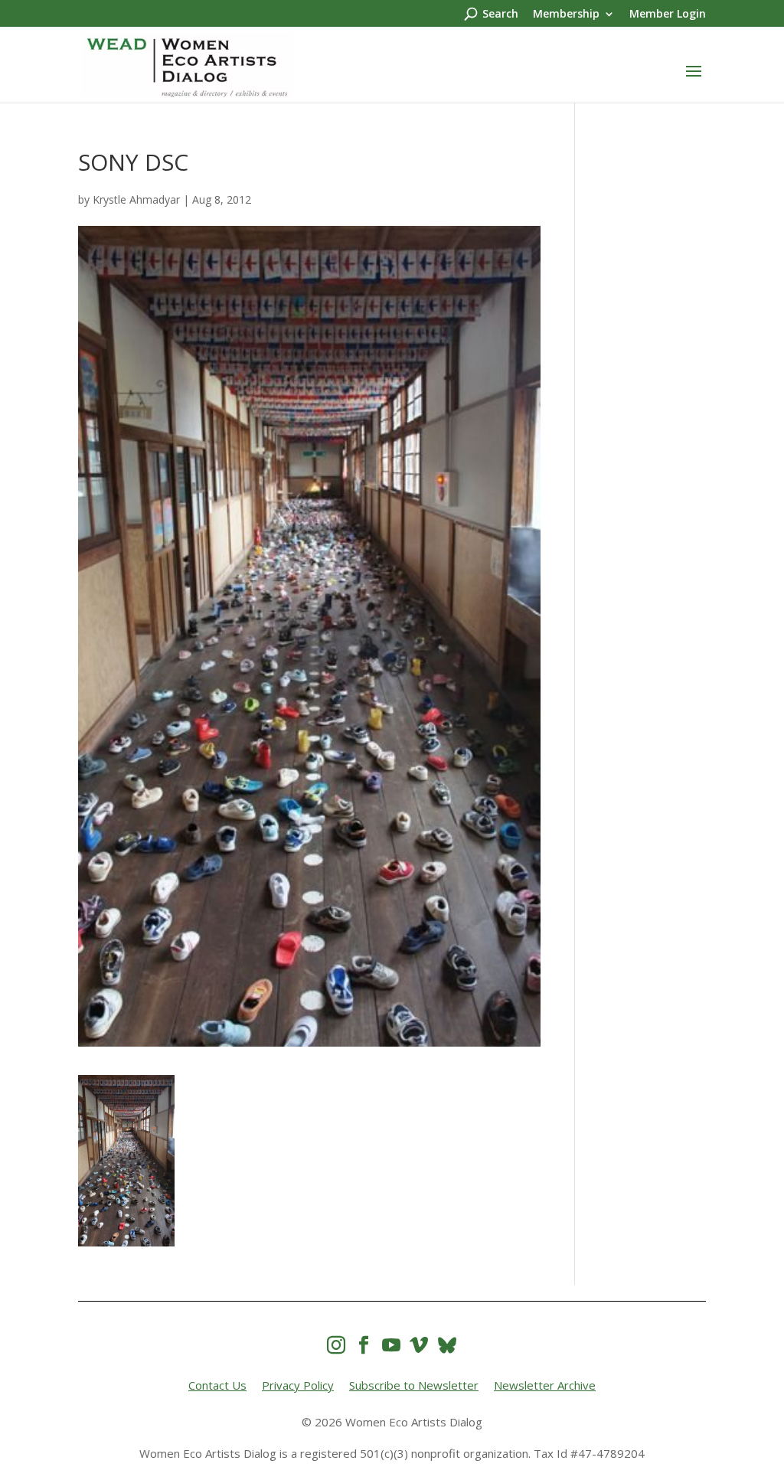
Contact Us (217, 1385)
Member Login (667, 14)
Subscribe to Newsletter (414, 1385)
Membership (566, 14)
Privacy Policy (298, 1385)
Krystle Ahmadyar (136, 199)
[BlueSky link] (447, 1344)
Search (500, 14)
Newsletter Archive (545, 1385)
